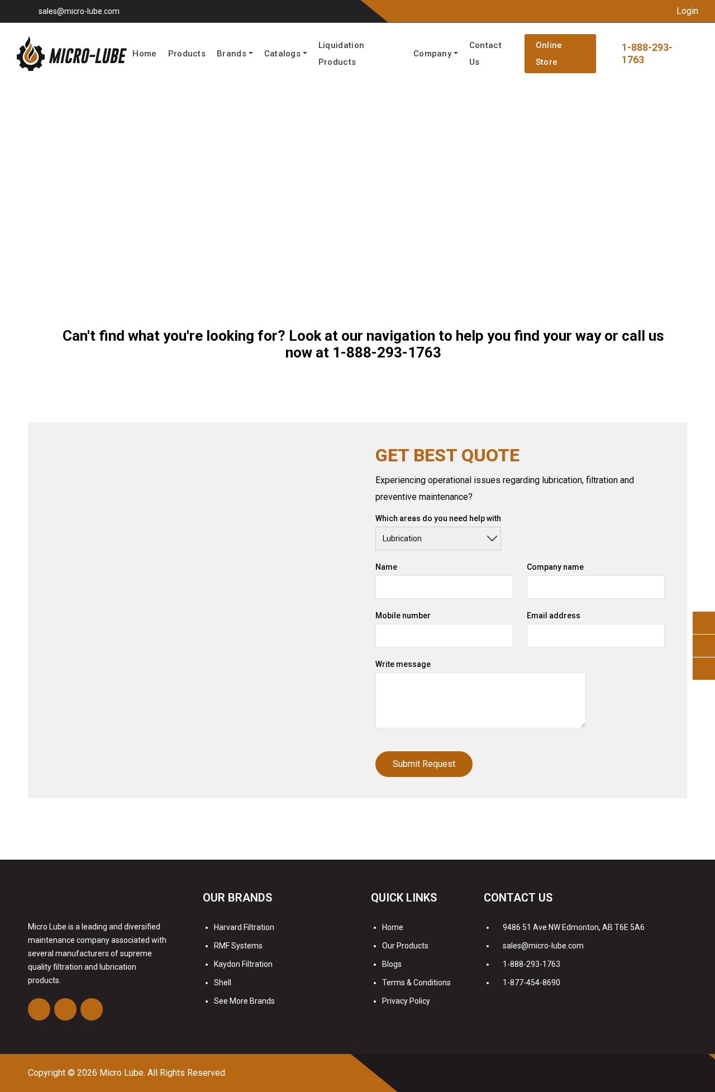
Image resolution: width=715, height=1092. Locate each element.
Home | (42, 207)
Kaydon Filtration (243, 964)
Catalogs (282, 54)
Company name (555, 566)
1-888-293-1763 (386, 352)
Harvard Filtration (244, 927)
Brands (231, 54)
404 (66, 207)
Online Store (549, 53)
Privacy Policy (406, 1000)
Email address (553, 615)
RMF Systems (238, 945)
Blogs (392, 964)
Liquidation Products (341, 53)
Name (386, 566)
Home (144, 54)
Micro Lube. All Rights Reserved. (163, 1072)
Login (686, 11)
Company (432, 54)
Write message (403, 664)
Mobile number (403, 615)
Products (187, 54)
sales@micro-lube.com (79, 11)
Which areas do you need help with (438, 518)
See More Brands (244, 1000)
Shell (222, 982)
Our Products (405, 945)
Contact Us (485, 53)
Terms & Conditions (416, 982)
